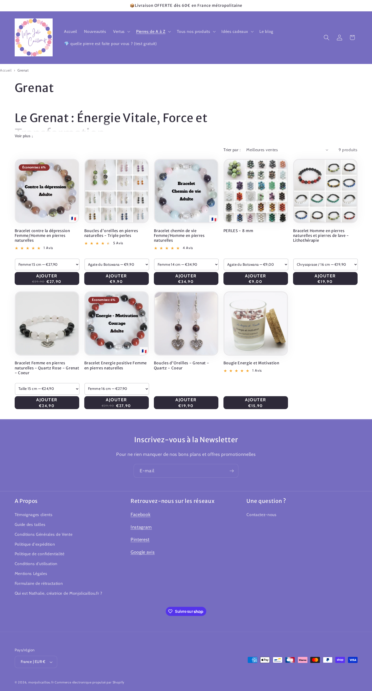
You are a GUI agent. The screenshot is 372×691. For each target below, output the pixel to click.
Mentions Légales (31, 573)
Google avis (143, 552)
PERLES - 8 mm (238, 230)
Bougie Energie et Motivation (251, 363)
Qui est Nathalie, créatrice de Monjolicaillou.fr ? (58, 592)
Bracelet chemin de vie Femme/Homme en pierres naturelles (179, 235)
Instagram (141, 527)
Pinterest (140, 539)
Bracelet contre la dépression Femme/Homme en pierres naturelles (42, 235)
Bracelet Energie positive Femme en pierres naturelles (115, 365)
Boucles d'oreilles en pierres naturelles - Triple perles (111, 233)
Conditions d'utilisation (36, 563)
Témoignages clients (34, 514)
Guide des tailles (30, 524)
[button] (121, 31)
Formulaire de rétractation (39, 583)
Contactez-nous (261, 514)
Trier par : (231, 149)
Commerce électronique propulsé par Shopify (89, 682)
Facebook (141, 514)
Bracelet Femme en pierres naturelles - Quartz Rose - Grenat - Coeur (47, 368)
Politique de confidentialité (40, 553)
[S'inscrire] (231, 471)
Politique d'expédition (35, 543)
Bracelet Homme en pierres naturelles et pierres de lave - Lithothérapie (321, 235)
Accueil (6, 70)
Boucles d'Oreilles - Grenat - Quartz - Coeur (181, 365)
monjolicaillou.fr (41, 682)
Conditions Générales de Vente (44, 534)
